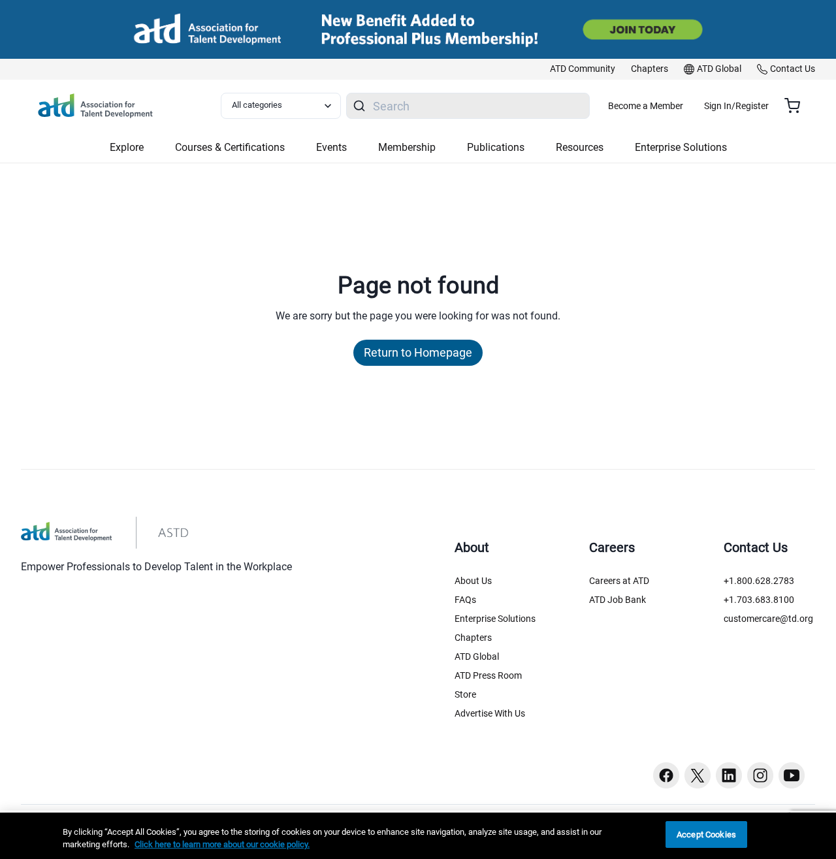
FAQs (465, 599)
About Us (473, 580)
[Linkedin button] (729, 775)
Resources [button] (579, 147)
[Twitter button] (697, 775)
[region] (418, 836)
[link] (582, 69)
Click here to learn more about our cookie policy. (222, 845)
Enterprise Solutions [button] (681, 147)
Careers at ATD (619, 580)
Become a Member (645, 106)
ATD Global (477, 656)
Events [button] (331, 147)
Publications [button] (495, 147)
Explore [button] (127, 147)
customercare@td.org (768, 618)
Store (465, 694)
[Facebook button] (666, 775)
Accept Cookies (706, 834)
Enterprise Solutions (495, 618)
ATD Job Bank (617, 599)
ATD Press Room (488, 675)
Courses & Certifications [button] (230, 147)
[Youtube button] (792, 775)
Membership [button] (407, 147)
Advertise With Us (490, 713)
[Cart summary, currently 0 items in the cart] (797, 106)
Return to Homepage (418, 352)
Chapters (473, 637)
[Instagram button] (760, 775)
